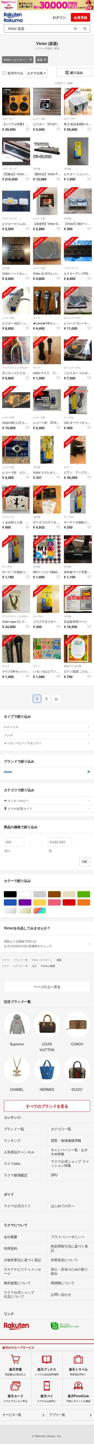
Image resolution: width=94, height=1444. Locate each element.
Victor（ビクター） (15, 59)
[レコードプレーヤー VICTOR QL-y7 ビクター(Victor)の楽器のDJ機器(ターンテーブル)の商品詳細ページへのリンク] (78, 301)
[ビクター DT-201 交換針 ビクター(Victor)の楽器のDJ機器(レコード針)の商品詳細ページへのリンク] (47, 102)
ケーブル (69, 417)
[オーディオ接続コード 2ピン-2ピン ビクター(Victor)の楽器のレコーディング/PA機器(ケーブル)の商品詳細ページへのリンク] (78, 499)
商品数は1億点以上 (15, 1372)
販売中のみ (15, 73)
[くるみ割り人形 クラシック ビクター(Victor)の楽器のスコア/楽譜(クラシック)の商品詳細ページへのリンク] (16, 499)
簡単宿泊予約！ (78, 1372)
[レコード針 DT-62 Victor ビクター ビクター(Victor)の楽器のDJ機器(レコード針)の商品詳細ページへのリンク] (47, 400)
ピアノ (67, 467)
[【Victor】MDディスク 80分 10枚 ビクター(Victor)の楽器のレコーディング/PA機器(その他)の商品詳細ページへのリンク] (78, 201)
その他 (36, 168)
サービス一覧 (11, 1415)
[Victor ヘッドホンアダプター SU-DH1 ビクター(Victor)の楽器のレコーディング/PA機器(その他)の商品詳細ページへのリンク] (16, 251)
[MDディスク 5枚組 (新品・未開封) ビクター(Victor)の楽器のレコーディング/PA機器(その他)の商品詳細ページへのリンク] (47, 549)
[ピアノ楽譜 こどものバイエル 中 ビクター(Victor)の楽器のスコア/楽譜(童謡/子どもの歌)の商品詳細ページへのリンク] (78, 649)
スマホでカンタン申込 (15, 1398)
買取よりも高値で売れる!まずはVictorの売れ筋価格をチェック (28, 943)
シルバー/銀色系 (16, 910)
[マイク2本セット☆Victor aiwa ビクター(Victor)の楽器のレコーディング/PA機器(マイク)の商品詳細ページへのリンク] (16, 649)
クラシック (8, 516)
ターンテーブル (72, 318)
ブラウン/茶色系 (60, 894)
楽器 (40, 59)
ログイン (59, 17)
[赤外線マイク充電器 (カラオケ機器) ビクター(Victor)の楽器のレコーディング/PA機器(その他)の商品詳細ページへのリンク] (78, 549)
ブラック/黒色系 (16, 894)
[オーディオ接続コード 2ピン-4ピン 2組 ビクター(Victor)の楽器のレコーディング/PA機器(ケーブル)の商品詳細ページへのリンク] (16, 549)
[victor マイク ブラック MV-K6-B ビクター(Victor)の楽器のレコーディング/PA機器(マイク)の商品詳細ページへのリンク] (47, 350)
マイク (36, 318)
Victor (8, 772)
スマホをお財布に (46, 1398)
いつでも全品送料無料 (47, 1372)
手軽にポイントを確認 (78, 1398)
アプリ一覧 (57, 1415)
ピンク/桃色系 (60, 902)
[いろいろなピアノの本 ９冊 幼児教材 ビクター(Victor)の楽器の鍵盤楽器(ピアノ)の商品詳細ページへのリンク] (47, 649)
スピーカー (8, 118)
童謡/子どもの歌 (72, 666)
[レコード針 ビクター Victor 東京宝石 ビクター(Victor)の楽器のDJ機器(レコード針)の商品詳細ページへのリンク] (16, 450)
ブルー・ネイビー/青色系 (16, 902)
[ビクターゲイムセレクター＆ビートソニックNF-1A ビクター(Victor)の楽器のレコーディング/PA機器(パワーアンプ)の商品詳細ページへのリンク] (16, 201)
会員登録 (80, 17)
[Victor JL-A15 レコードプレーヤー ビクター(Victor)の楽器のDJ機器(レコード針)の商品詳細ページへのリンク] (47, 251)
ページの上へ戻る (47, 986)
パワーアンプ (9, 168)
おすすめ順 (35, 73)
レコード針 (39, 118)
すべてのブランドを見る (47, 1106)
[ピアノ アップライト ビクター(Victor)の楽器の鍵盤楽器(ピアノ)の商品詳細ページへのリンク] (78, 450)
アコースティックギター (15, 367)
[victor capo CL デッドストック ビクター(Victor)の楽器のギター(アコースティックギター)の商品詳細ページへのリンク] (16, 599)
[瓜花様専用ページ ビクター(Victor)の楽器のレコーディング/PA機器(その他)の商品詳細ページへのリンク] (78, 599)
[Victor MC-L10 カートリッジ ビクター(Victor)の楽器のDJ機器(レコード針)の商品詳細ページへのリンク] (16, 400)
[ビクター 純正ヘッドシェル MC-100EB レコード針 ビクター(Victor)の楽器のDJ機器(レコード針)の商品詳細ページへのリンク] (16, 301)
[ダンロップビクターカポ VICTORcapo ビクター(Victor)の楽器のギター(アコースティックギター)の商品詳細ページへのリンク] (16, 350)
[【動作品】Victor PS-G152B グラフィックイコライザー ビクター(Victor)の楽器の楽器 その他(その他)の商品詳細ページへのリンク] (47, 151)
